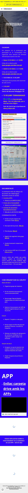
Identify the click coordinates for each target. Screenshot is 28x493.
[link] (14, 406)
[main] (14, 24)
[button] (1, 9)
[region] (14, 3)
